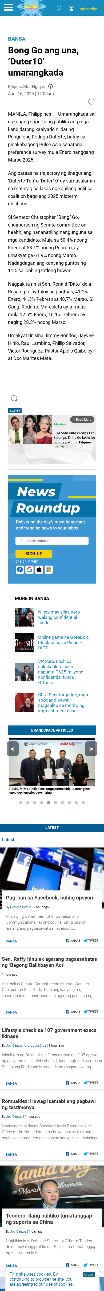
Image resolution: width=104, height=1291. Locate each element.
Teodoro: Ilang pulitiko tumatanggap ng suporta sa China (49, 1218)
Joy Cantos (14, 1045)
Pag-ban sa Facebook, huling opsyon (49, 897)
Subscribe (88, 9)
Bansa (16, 39)
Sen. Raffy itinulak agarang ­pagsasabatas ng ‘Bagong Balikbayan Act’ (49, 962)
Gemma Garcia (20, 907)
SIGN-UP (33, 553)
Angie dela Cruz (35, 1045)
